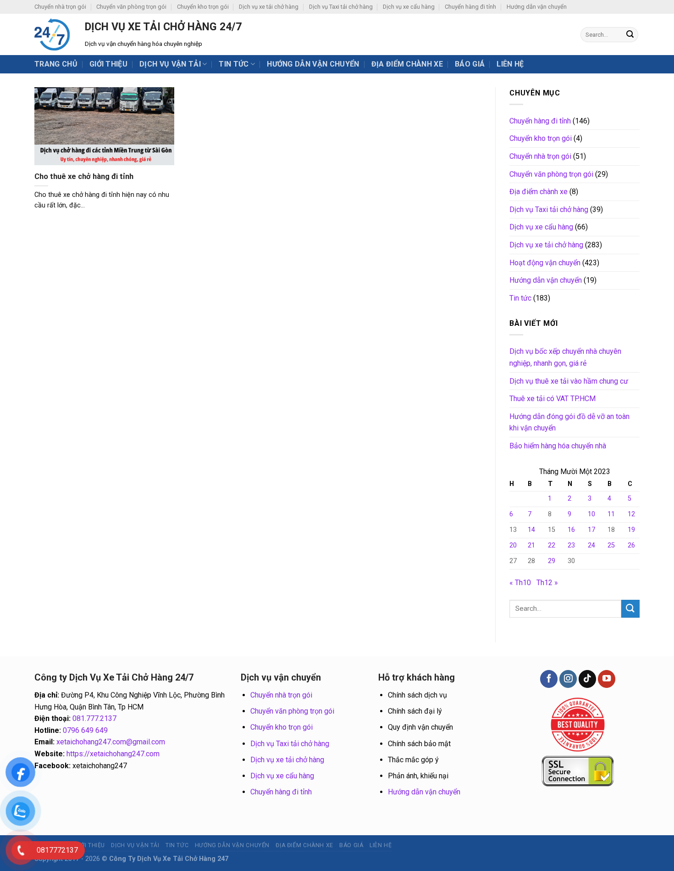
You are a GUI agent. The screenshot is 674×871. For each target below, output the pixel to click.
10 (591, 514)
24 (591, 545)
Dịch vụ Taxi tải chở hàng (341, 6)
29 (551, 561)
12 (631, 514)
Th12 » (547, 582)
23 (571, 545)
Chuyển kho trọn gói (203, 6)
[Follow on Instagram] (568, 679)
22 (551, 545)
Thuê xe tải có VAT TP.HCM (552, 398)
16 (571, 530)
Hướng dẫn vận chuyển (537, 6)
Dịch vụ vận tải (170, 64)
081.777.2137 (94, 718)
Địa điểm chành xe (407, 64)
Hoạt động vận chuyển (544, 262)
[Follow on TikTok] (587, 679)
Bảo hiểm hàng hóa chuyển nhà (557, 445)
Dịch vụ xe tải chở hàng (268, 6)
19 (631, 530)
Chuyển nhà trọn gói (60, 6)
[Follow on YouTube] (606, 679)
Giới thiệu (108, 64)
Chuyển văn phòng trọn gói (131, 6)
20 (513, 545)
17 (591, 530)
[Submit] (630, 35)
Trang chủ (55, 64)
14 (531, 530)
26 (631, 545)
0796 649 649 (85, 730)
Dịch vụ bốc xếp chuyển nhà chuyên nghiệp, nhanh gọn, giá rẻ (565, 357)
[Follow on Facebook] (549, 679)
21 (531, 545)
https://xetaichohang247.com (113, 753)
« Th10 (520, 582)
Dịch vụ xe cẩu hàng (409, 6)
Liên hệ (510, 64)
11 (611, 514)
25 (611, 545)
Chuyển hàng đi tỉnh (470, 6)
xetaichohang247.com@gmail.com (110, 741)
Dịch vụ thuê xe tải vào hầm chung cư (568, 381)
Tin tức (234, 64)
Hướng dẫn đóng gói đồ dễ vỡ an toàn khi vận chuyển (569, 422)
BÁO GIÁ (470, 64)
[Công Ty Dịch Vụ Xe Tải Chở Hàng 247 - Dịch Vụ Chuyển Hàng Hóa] (52, 34)
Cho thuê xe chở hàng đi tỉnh (83, 176)
